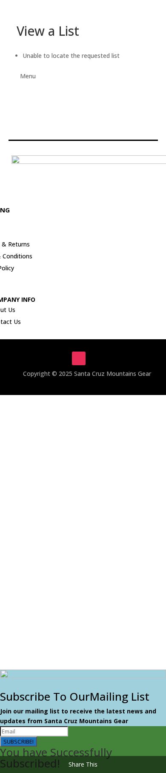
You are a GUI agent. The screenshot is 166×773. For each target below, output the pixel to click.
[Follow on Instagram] (79, 358)
